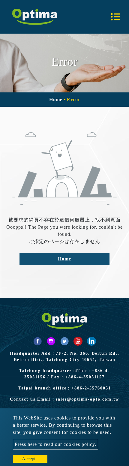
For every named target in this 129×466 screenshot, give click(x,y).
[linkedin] (92, 341)
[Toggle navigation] (115, 17)
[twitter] (64, 341)
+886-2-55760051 (91, 388)
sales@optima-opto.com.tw (87, 399)
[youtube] (78, 341)
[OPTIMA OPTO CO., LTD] (35, 17)
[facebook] (38, 341)
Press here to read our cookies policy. (55, 444)
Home (55, 99)
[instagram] (51, 341)
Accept (28, 458)
